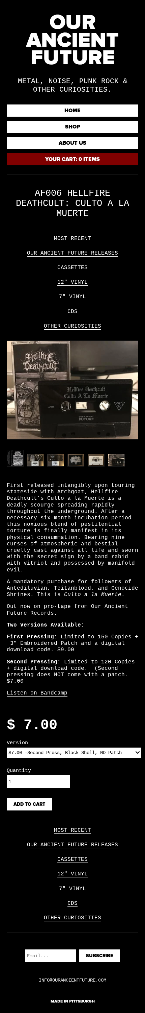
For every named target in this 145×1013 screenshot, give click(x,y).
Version (17, 743)
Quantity (19, 771)
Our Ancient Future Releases (72, 253)
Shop (72, 126)
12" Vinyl (72, 282)
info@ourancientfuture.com (72, 980)
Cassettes (72, 268)
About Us (72, 143)
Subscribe (99, 956)
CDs (72, 312)
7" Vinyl (72, 297)
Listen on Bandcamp (37, 693)
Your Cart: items (72, 159)
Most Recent (72, 239)
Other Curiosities (72, 326)
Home (72, 110)
